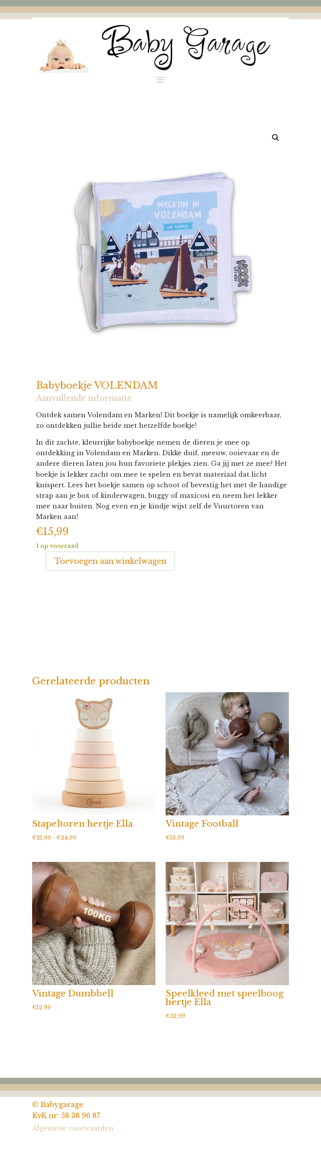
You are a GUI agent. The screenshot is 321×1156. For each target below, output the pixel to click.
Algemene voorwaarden (73, 1128)
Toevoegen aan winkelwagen (110, 561)
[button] (276, 138)
